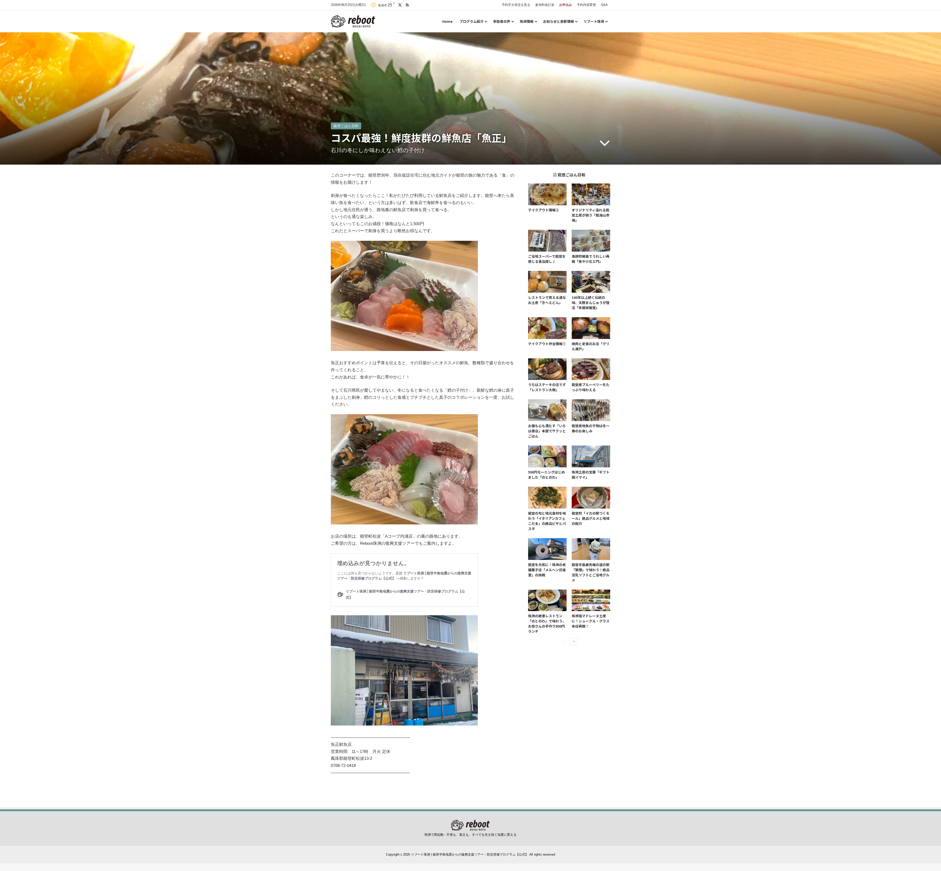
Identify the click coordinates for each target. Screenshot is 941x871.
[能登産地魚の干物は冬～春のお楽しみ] (591, 410)
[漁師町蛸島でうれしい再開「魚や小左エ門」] (591, 241)
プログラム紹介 (471, 21)
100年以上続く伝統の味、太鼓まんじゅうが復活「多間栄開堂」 (590, 302)
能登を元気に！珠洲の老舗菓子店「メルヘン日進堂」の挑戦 (547, 569)
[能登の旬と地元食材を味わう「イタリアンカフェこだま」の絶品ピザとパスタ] (547, 497)
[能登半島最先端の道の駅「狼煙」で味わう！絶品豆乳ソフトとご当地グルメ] (591, 549)
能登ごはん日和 (346, 126)
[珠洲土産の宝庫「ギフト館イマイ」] (591, 456)
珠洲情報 (526, 21)
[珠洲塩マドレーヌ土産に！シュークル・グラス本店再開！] (591, 600)
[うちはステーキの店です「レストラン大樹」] (547, 369)
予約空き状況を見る (516, 5)
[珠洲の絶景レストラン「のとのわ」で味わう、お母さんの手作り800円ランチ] (547, 600)
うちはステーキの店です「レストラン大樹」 (547, 387)
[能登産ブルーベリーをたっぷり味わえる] (591, 369)
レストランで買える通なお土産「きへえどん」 (547, 300)
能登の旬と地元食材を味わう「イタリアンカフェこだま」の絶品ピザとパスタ (547, 521)
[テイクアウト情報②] (547, 194)
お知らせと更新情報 (558, 21)
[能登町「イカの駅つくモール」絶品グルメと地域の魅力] (591, 497)
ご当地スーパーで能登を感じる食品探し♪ (547, 259)
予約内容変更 (586, 5)
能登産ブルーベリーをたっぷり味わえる (590, 387)
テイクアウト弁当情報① (547, 343)
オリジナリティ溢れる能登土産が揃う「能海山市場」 (590, 215)
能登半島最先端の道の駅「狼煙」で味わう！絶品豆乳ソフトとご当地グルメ (590, 572)
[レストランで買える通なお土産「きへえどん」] (547, 282)
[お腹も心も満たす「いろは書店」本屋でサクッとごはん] (547, 410)
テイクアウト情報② (543, 209)
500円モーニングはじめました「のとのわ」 (546, 475)
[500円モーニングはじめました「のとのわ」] (547, 456)
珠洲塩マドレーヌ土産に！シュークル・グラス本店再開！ (590, 621)
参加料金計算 (544, 5)
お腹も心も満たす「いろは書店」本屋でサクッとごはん (547, 430)
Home (447, 21)
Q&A (604, 5)
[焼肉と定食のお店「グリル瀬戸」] (591, 328)
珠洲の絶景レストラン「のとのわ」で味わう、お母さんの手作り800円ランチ (547, 623)
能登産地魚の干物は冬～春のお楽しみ (590, 428)
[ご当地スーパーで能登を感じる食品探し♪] (547, 241)
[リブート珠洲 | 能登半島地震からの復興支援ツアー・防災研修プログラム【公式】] (353, 21)
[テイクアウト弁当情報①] (547, 328)
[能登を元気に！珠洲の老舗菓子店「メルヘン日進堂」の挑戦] (547, 549)
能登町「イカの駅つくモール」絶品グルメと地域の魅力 (590, 518)
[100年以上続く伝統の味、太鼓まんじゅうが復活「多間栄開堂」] (591, 282)
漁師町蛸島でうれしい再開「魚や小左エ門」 (590, 259)
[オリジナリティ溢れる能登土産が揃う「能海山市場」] (591, 194)
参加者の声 (501, 21)
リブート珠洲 (593, 21)
